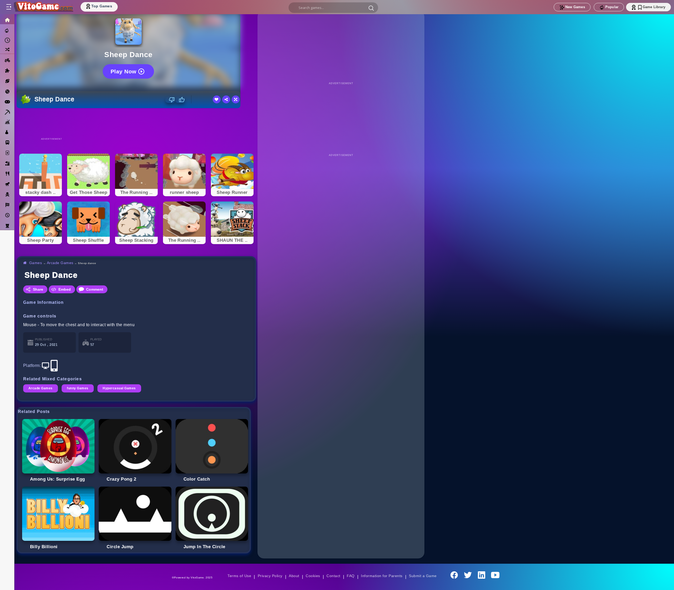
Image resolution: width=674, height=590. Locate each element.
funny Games (77, 388)
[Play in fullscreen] (236, 99)
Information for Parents (381, 576)
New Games (575, 7)
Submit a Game (423, 576)
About (294, 576)
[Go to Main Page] (43, 7)
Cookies (313, 576)
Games (35, 263)
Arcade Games (60, 263)
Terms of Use (239, 576)
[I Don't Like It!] (170, 100)
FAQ (351, 576)
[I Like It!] (180, 100)
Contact (333, 576)
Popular (611, 7)
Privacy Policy (270, 576)
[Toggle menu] (8, 7)
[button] (371, 8)
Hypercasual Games (119, 388)
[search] (333, 7)
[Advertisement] (136, 122)
